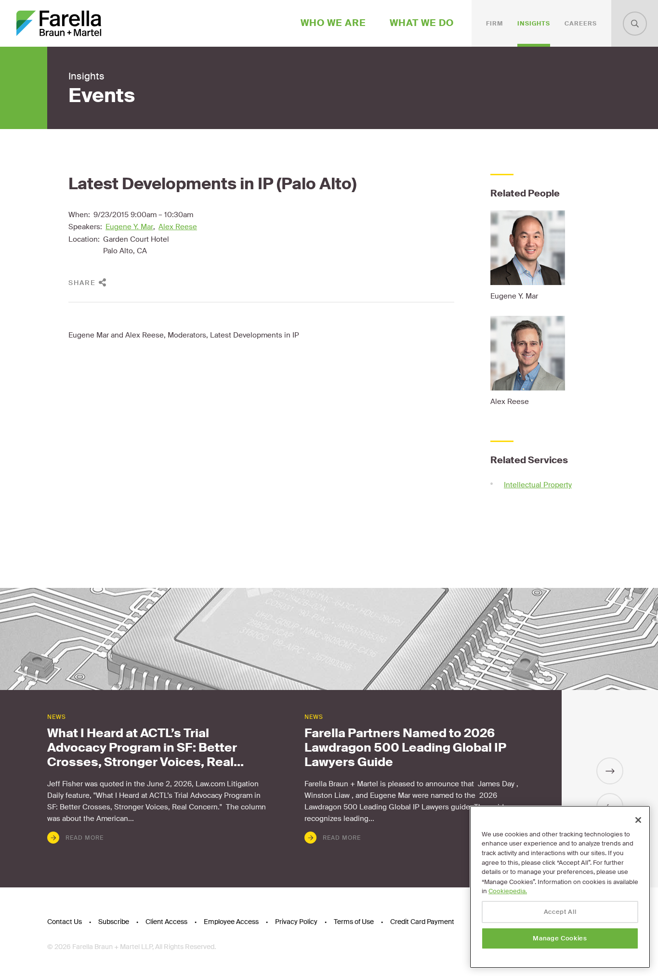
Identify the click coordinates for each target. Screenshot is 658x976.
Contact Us (64, 921)
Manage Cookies (560, 938)
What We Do (422, 23)
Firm (494, 23)
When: (79, 215)
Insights (533, 23)
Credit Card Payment (422, 921)
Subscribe (113, 921)
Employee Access (231, 921)
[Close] (638, 820)
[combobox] (635, 24)
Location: (84, 239)
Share (82, 282)
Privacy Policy (296, 921)
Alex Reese (177, 227)
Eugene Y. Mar (129, 227)
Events (101, 95)
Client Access (166, 921)
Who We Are (333, 23)
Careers (581, 23)
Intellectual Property (538, 485)
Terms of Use (354, 921)
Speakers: (85, 227)
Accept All (560, 912)
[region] (560, 887)
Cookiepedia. (507, 891)
